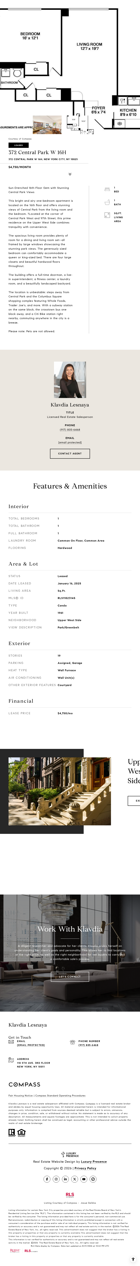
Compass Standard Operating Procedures (60, 1095)
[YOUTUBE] (83, 1179)
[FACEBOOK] (47, 1179)
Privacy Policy (85, 1168)
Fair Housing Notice (21, 1095)
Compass (90, 1103)
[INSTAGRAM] (56, 1179)
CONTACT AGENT (70, 453)
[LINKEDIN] (65, 1179)
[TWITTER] (74, 1179)
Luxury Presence (94, 1162)
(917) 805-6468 (70, 429)
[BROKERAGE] (93, 1179)
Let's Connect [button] (70, 976)
